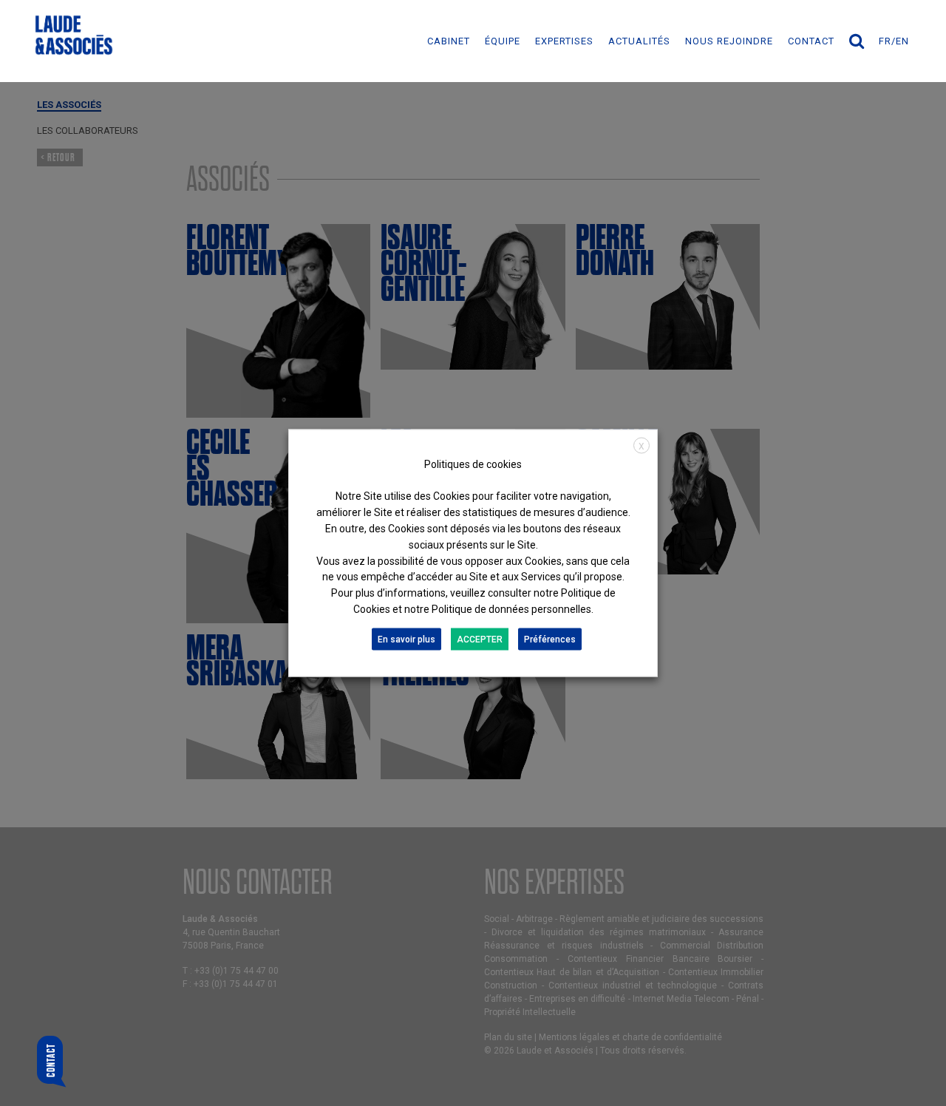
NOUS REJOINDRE (729, 41)
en (902, 41)
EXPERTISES (564, 41)
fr (885, 41)
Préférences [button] (550, 639)
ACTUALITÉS (639, 41)
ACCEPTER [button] (480, 639)
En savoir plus (406, 639)
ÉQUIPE (502, 41)
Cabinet (448, 41)
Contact (811, 41)
